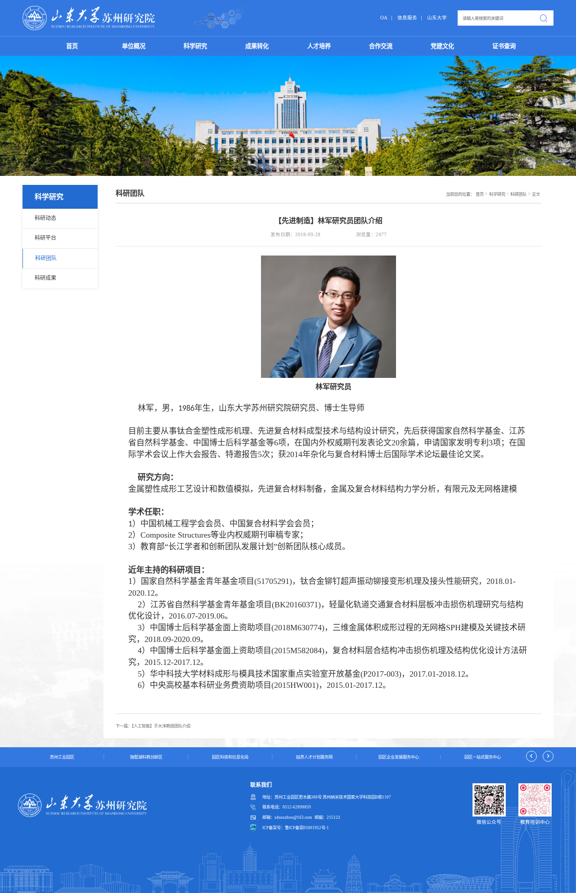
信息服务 (407, 17)
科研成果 (45, 278)
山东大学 (437, 17)
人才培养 (319, 46)
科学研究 (195, 46)
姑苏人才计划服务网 (314, 757)
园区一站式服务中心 (482, 757)
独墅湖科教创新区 (146, 757)
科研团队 (46, 258)
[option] (61, 757)
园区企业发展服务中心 (398, 757)
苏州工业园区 (62, 757)
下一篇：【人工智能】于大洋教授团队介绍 (153, 726)
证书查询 (504, 46)
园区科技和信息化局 (230, 757)
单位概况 (133, 46)
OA (383, 17)
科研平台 (45, 238)
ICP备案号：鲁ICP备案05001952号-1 (295, 828)
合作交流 (380, 46)
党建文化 (442, 46)
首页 (72, 46)
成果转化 (257, 46)
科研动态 (45, 218)
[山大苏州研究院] (89, 18)
